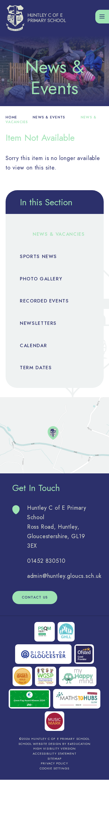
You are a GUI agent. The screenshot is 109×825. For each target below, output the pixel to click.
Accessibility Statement (54, 753)
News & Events (49, 117)
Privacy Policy (54, 763)
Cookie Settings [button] (54, 768)
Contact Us (35, 597)
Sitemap (54, 758)
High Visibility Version (54, 748)
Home (11, 117)
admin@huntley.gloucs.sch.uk (64, 576)
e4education (79, 743)
